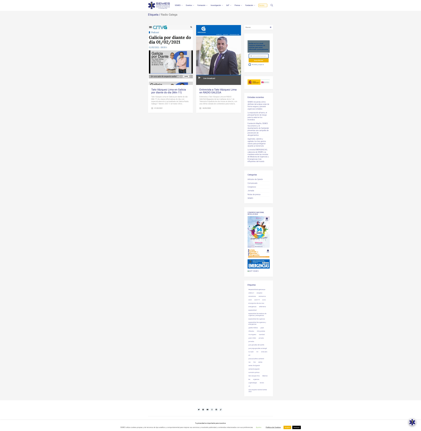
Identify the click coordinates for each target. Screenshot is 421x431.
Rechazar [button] (297, 427)
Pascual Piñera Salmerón (256, 358)
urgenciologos (252, 383)
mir (257, 352)
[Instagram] (212, 409)
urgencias (256, 379)
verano (262, 383)
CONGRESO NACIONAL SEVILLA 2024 (256, 213)
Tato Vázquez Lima (254, 376)
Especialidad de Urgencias (256, 319)
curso (264, 300)
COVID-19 (257, 300)
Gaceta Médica (253, 328)
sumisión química (253, 372)
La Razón (251, 352)
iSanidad (262, 334)
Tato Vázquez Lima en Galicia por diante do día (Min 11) (168, 91)
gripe (262, 328)
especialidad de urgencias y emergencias (257, 323)
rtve (254, 362)
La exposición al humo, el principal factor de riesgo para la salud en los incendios (257, 116)
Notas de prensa (254, 194)
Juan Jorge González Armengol (257, 348)
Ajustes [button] (258, 427)
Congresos (252, 187)
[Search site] (272, 5)
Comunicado (252, 183)
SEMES (250, 198)
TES (249, 379)
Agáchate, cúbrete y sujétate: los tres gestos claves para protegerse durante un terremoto (257, 142)
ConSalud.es (252, 296)
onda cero (264, 352)
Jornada (251, 191)
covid (250, 300)
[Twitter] (198, 409)
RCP (249, 362)
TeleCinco (265, 376)
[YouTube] (207, 409)
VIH (249, 386)
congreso (259, 293)
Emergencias (252, 306)
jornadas (251, 341)
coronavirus (262, 296)
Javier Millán (252, 338)
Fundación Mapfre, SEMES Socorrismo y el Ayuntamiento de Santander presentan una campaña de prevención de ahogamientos (258, 129)
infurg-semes (261, 331)
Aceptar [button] (287, 427)
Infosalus (251, 331)
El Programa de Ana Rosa (256, 303)
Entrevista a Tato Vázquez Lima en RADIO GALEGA (218, 91)
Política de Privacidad (258, 67)
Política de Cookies (273, 427)
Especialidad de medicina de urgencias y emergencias (257, 314)
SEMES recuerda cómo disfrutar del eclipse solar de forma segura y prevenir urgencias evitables (258, 105)
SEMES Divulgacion (254, 365)
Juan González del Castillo (256, 345)
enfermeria (262, 306)
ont (249, 355)
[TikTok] (220, 409)
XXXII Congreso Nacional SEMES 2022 (257, 390)
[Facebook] (216, 409)
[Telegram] (203, 409)
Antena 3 (251, 293)
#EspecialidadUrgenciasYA (256, 289)
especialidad (252, 310)
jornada (261, 338)
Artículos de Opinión (255, 179)
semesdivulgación (254, 369)
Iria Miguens (252, 334)
